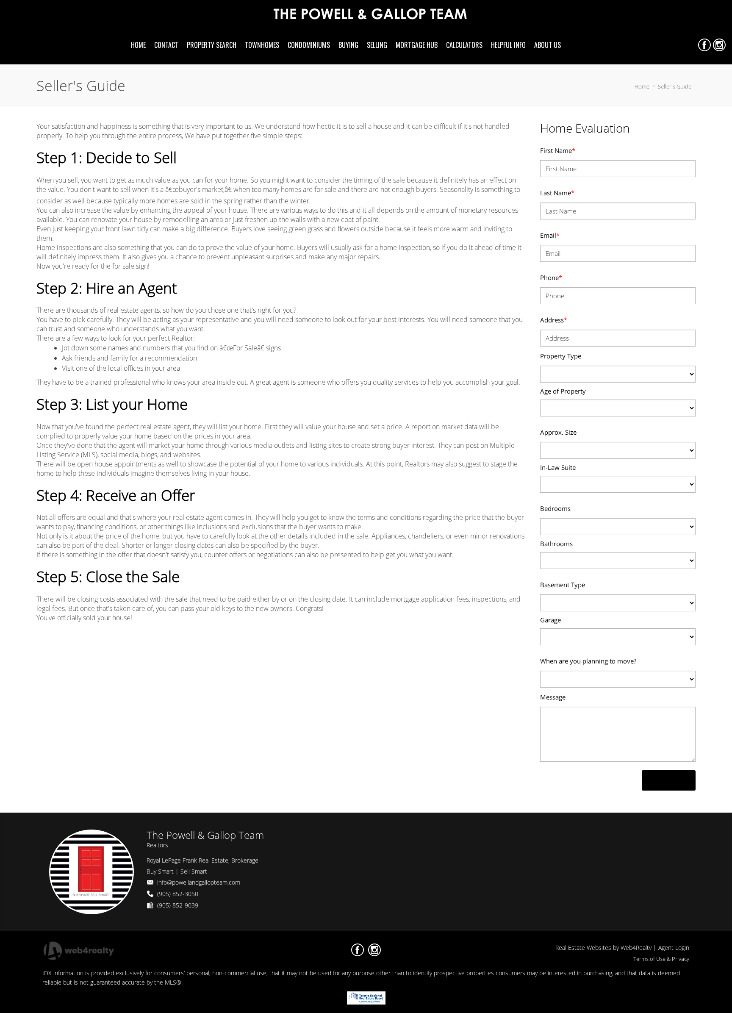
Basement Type (562, 584)
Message (553, 697)
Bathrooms (556, 543)
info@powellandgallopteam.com (198, 882)
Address (553, 320)
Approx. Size (558, 432)
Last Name (557, 193)
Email (550, 235)
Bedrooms (555, 508)
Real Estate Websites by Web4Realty (603, 948)
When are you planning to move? (588, 661)
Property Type (560, 356)
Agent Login (673, 948)
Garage (550, 620)
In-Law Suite (558, 467)
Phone (551, 277)
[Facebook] (704, 45)
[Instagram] (719, 45)
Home (642, 86)
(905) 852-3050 (177, 894)
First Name (557, 150)
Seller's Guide (674, 86)
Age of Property (563, 391)
